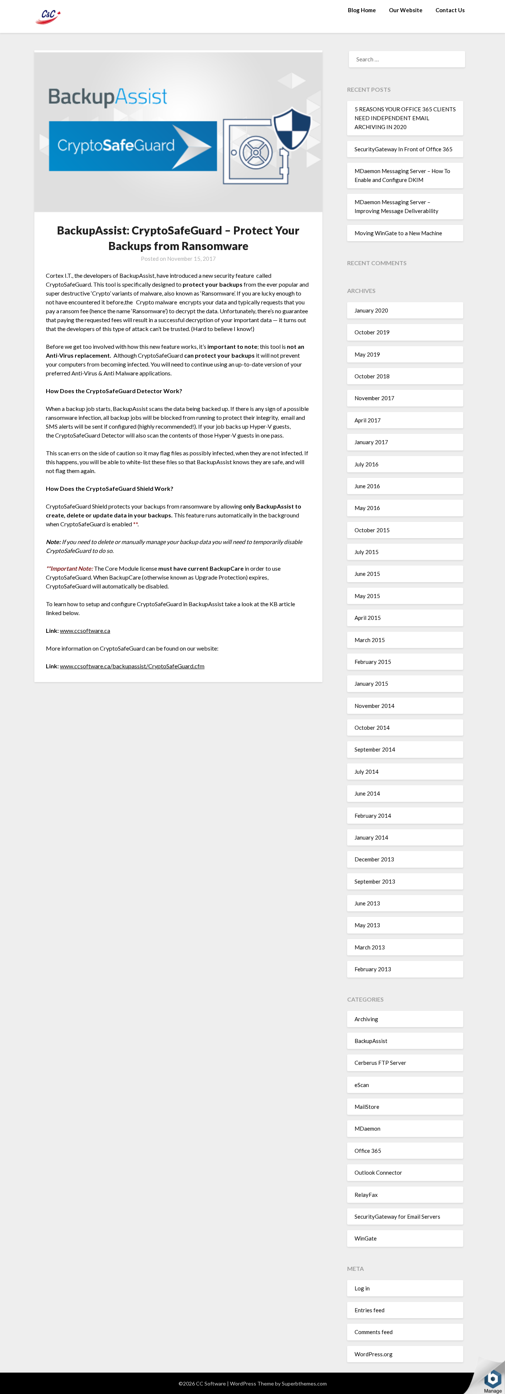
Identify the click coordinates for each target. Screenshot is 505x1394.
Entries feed (369, 1310)
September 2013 (375, 881)
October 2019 (372, 332)
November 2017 (374, 398)
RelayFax (366, 1194)
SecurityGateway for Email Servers (397, 1216)
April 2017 (368, 420)
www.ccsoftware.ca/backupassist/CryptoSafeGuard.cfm (132, 665)
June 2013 (367, 903)
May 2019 (367, 354)
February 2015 (373, 661)
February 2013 (373, 969)
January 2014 (371, 837)
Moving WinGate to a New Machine (398, 233)
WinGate (366, 1238)
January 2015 (371, 683)
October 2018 (372, 376)
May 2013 (367, 925)
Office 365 (368, 1150)
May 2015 (367, 596)
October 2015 (372, 530)
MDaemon (367, 1128)
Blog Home (362, 10)
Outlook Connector (378, 1172)
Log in (362, 1288)
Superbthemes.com (304, 1383)
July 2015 (367, 552)
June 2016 (367, 486)
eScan (362, 1084)
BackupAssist (371, 1040)
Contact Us (450, 10)
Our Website (406, 10)
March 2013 (370, 947)
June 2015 (367, 573)
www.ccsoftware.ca (85, 630)
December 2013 (374, 859)
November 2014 (374, 705)
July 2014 (367, 771)
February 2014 (373, 815)
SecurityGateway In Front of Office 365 (404, 149)
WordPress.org (374, 1354)
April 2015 (368, 617)
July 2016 (367, 464)
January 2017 (371, 442)
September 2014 (375, 749)
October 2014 (372, 727)
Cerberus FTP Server (380, 1062)
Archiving (366, 1019)
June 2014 (367, 793)
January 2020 (371, 310)
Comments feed (374, 1332)
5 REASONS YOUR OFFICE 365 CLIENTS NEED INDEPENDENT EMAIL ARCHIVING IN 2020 (405, 118)
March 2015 (370, 640)
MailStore (367, 1106)
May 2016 (367, 507)
